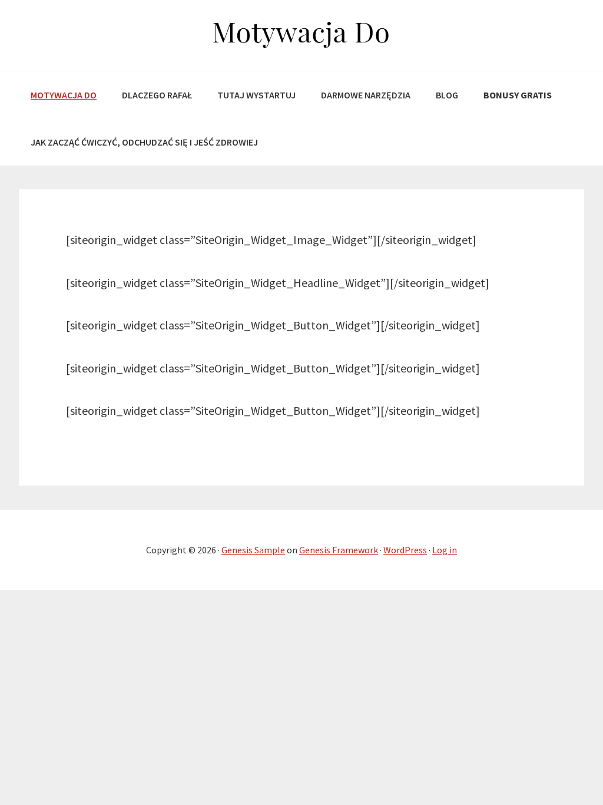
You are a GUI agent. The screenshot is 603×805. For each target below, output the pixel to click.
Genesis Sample (253, 550)
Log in (444, 550)
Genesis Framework (338, 550)
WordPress (405, 550)
